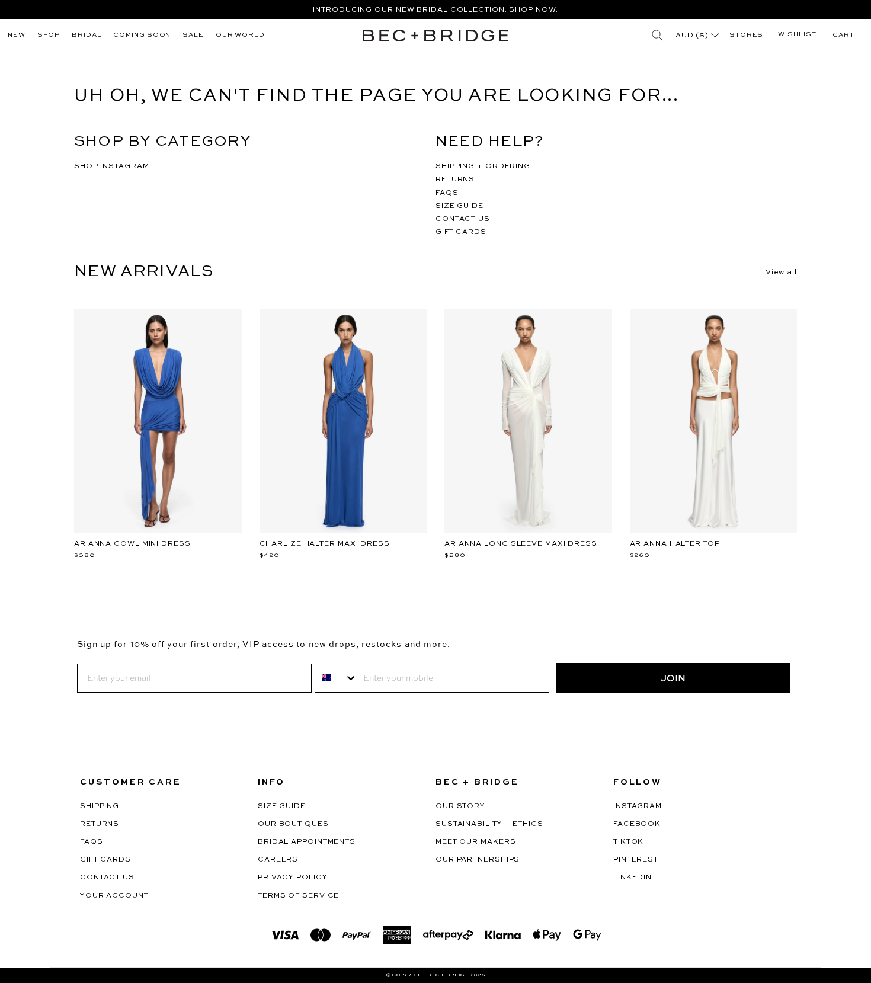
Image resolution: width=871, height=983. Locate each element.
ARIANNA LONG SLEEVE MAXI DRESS (520, 543)
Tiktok (628, 842)
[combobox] (336, 678)
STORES (746, 35)
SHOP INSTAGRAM (111, 166)
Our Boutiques (293, 824)
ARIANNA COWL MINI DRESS (132, 543)
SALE (193, 35)
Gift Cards (105, 859)
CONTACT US (463, 219)
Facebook (637, 824)
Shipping (99, 806)
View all (781, 272)
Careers (278, 859)
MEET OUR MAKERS (476, 842)
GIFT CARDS (461, 232)
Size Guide (282, 806)
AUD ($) (693, 35)
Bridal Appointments (307, 842)
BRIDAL (86, 35)
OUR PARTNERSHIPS (478, 859)
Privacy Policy (293, 877)
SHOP (48, 35)
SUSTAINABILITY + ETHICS (489, 824)
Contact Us (107, 877)
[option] (435, 9)
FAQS (447, 193)
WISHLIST (797, 34)
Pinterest (635, 859)
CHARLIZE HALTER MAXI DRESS (325, 543)
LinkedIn (632, 877)
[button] (843, 35)
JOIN (673, 677)
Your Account (114, 895)
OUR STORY (460, 806)
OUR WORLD (240, 35)
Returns (99, 824)
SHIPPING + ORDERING (483, 166)
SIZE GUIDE (459, 206)
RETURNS (455, 179)
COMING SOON (142, 35)
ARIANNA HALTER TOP (675, 543)
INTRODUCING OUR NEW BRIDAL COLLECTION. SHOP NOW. (435, 10)
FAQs (91, 842)
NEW (16, 35)
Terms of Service (298, 895)
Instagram (637, 806)
